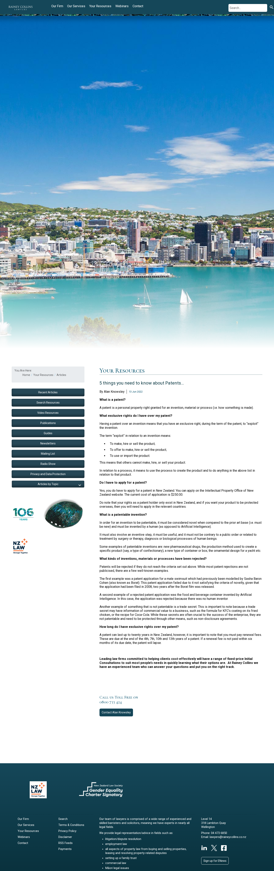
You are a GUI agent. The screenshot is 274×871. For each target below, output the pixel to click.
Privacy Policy (67, 831)
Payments (65, 849)
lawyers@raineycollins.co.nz (228, 837)
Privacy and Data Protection (48, 474)
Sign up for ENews (214, 860)
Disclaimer (65, 837)
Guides (48, 433)
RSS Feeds (65, 843)
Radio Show (48, 463)
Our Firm (57, 6)
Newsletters (48, 443)
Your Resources (100, 6)
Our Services (76, 6)
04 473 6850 (219, 833)
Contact (138, 6)
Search (63, 819)
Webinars (122, 6)
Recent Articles (48, 392)
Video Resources (48, 412)
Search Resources (48, 402)
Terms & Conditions (71, 825)
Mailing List (48, 453)
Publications (48, 423)
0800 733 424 (110, 702)
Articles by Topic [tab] (48, 484)
